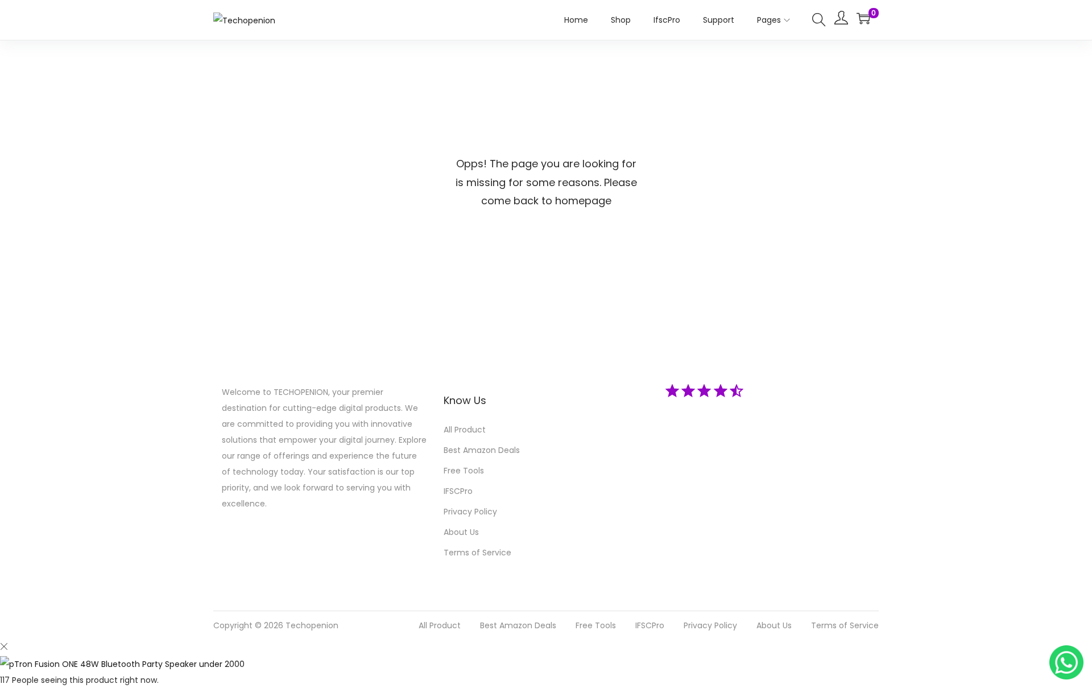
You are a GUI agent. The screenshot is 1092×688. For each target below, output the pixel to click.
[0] (863, 18)
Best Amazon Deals (482, 450)
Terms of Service (477, 552)
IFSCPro (458, 491)
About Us (461, 532)
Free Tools (464, 470)
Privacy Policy (470, 511)
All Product (465, 429)
